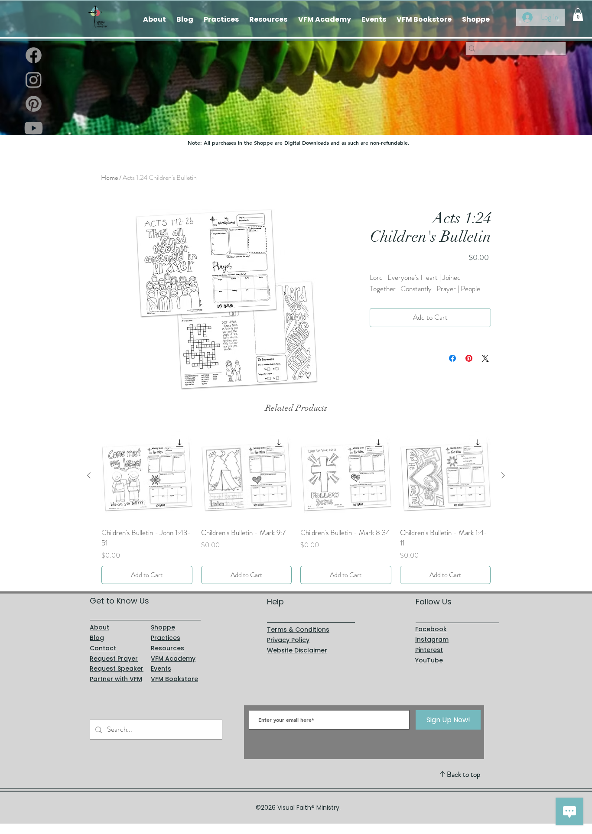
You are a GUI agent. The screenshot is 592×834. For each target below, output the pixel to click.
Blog (97, 637)
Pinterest (429, 650)
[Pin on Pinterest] (469, 358)
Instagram (432, 639)
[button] (577, 14)
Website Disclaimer (297, 650)
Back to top (463, 774)
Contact (103, 648)
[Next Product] (503, 475)
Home (109, 177)
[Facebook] (33, 55)
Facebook (431, 629)
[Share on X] (485, 358)
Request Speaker (116, 668)
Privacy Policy (288, 640)
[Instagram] (33, 79)
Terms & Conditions (298, 629)
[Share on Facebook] (452, 358)
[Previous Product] (89, 475)
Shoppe (163, 627)
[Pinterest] (33, 103)
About (99, 627)
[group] (296, 507)
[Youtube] (33, 128)
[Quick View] (146, 475)
